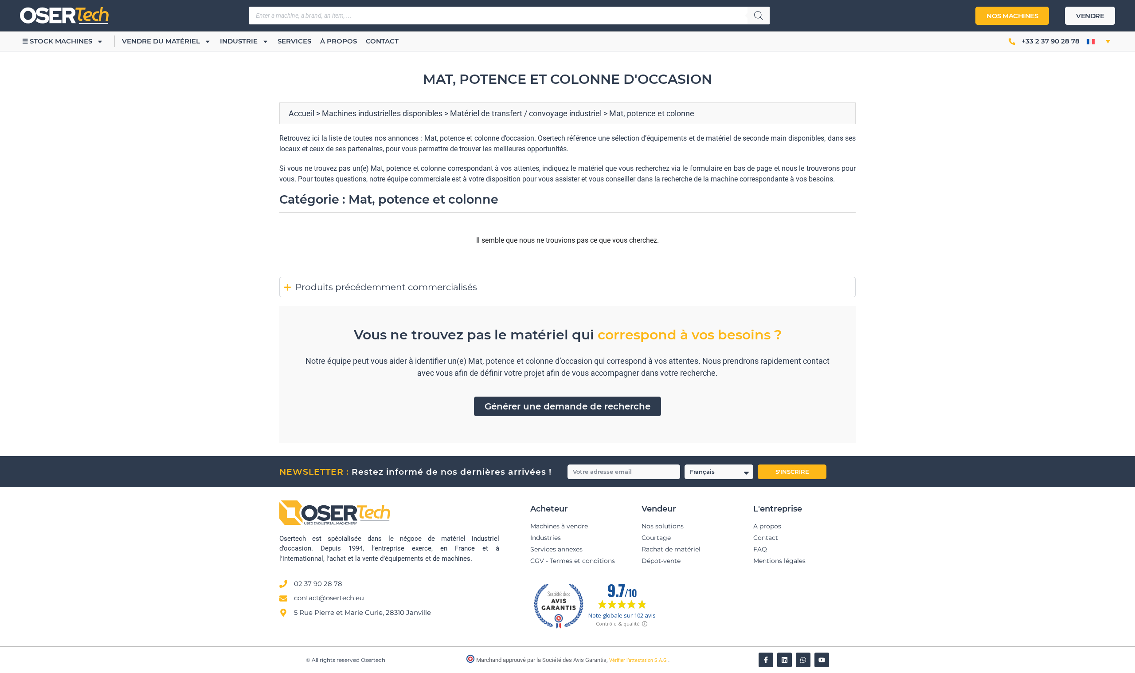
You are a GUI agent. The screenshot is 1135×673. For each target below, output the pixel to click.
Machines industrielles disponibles (382, 113)
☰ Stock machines (57, 41)
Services (294, 41)
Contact (382, 41)
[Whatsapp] (803, 660)
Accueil (301, 113)
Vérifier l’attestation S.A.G (638, 660)
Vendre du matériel (161, 41)
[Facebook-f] (766, 660)
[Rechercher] (759, 15)
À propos (338, 41)
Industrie (239, 41)
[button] (1098, 41)
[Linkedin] (784, 660)
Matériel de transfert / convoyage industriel (526, 113)
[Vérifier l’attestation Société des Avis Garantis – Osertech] (471, 661)
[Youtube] (821, 660)
